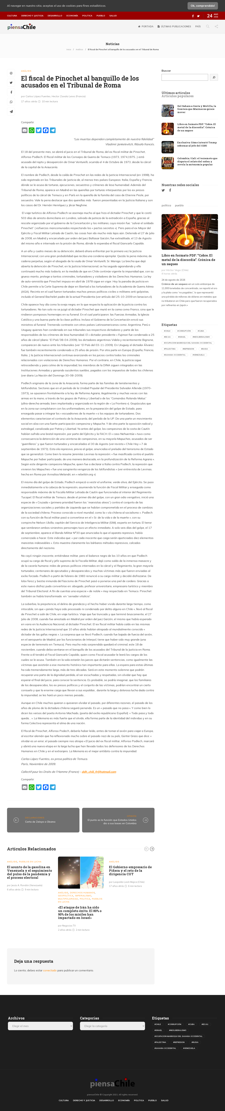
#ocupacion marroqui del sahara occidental (188, 343)
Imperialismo (83, 895)
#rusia (204, 349)
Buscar (166, 70)
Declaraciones (34, 817)
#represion (188, 349)
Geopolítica (65, 895)
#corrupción (184, 331)
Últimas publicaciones (176, 26)
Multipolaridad (68, 899)
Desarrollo (55, 16)
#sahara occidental (175, 355)
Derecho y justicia (32, 16)
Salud (113, 16)
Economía (72, 16)
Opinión (131, 816)
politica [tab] (166, 205)
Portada (147, 26)
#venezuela (199, 355)
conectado (50, 970)
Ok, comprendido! (203, 5)
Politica (87, 16)
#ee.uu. (167, 337)
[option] (29, 874)
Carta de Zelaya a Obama (40, 821)
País (198, 26)
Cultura (12, 16)
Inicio (68, 49)
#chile (167, 331)
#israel (182, 337)
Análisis (79, 49)
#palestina (170, 349)
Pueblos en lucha (30, 861)
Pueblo (101, 16)
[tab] (176, 93)
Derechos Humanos (82, 892)
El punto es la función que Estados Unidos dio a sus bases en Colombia (112, 821)
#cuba (201, 331)
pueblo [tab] (179, 205)
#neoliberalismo (201, 337)
